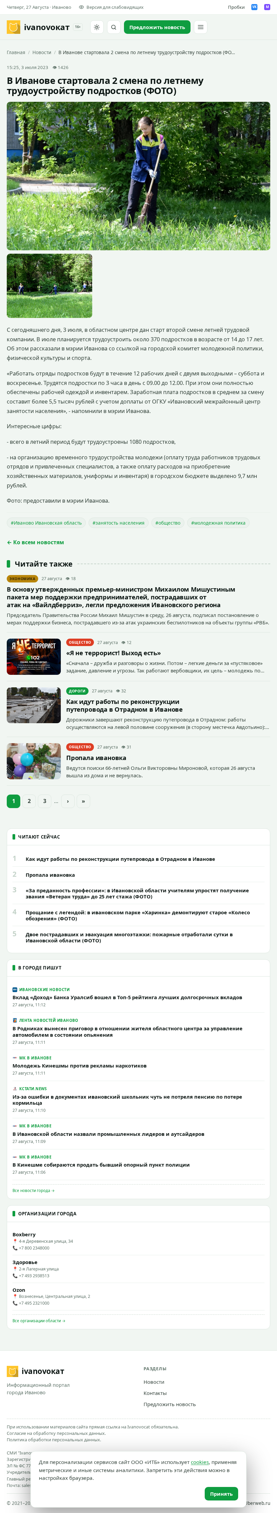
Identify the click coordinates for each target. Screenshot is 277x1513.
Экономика (22, 578)
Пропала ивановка (96, 757)
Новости (41, 52)
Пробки (236, 7)
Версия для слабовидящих (115, 7)
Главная (16, 52)
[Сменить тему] (97, 27)
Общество (80, 642)
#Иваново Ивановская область (46, 523)
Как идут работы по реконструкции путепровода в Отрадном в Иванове (124, 705)
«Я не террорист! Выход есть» (113, 652)
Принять (221, 1493)
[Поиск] (114, 27)
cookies (200, 1462)
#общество (167, 523)
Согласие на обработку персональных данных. (56, 1433)
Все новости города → (33, 1190)
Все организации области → (39, 1320)
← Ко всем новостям (35, 542)
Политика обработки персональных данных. (54, 1440)
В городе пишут (39, 968)
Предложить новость (170, 1404)
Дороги (77, 691)
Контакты (155, 1393)
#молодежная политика (218, 523)
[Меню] (200, 27)
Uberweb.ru (257, 1503)
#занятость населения (119, 523)
